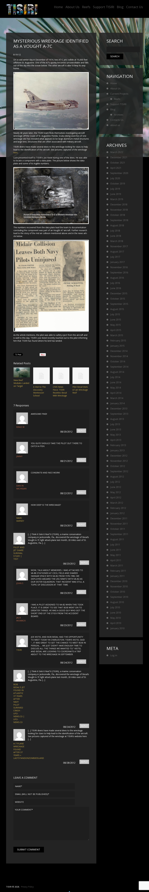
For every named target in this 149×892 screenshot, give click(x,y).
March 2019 (116, 199)
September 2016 (119, 272)
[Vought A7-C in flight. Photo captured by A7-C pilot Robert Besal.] (50, 101)
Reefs (86, 7)
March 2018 (116, 241)
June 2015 (115, 319)
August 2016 (117, 277)
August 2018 (117, 225)
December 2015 (118, 293)
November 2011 (119, 523)
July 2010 (115, 607)
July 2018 (115, 230)
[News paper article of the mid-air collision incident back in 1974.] (50, 286)
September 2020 (119, 173)
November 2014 (119, 356)
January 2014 (117, 403)
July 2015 (115, 314)
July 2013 (115, 424)
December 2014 (118, 351)
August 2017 (117, 251)
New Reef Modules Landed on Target (21, 383)
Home (58, 7)
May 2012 (115, 492)
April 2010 (115, 623)
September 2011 (119, 534)
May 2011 (115, 555)
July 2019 (115, 188)
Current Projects (119, 93)
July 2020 (115, 178)
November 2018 (119, 209)
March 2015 (116, 335)
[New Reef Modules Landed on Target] (22, 372)
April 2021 (115, 167)
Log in (113, 655)
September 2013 (119, 413)
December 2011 (118, 518)
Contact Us (134, 7)
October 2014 (117, 361)
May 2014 (115, 387)
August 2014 (117, 372)
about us (115, 125)
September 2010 (119, 597)
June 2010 (115, 612)
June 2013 (115, 429)
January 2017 (117, 262)
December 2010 (118, 581)
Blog (120, 7)
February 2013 (118, 445)
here (15, 152)
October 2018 (117, 215)
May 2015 (115, 324)
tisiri (19, 650)
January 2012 (117, 513)
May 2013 (115, 434)
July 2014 (115, 377)
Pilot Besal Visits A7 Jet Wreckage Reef (80, 389)
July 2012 (115, 481)
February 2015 (118, 340)
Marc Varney (20, 519)
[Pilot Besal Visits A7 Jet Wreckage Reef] (80, 375)
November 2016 (119, 267)
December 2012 (118, 455)
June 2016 (115, 288)
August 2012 (117, 476)
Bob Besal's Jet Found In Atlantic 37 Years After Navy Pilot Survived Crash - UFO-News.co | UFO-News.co (19, 703)
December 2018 (118, 204)
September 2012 (119, 471)
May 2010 (115, 617)
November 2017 (119, 246)
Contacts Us (116, 120)
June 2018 (115, 235)
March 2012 (116, 502)
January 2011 (117, 576)
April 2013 (115, 440)
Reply (81, 430)
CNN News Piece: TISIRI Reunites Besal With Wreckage (60, 391)
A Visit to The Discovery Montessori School (39, 391)
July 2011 (115, 544)
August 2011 (117, 539)
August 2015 (117, 309)
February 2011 (118, 570)
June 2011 (115, 549)
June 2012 (115, 487)
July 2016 (115, 283)
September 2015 (119, 304)
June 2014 (115, 382)
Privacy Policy (27, 886)
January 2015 (117, 345)
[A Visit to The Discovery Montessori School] (41, 375)
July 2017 (115, 256)
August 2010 (117, 602)
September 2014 (119, 366)
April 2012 (115, 497)
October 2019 (117, 183)
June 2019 (115, 194)
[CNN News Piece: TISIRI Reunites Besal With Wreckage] (61, 375)
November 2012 (119, 460)
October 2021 (117, 162)
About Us (72, 7)
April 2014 (115, 392)
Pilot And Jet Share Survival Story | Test (18, 553)
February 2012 (118, 508)
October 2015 (117, 298)
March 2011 (116, 565)
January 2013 (117, 450)
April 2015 (115, 330)
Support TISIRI (103, 7)
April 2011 (115, 560)
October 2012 (117, 466)
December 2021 (118, 157)
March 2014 (116, 398)
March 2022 (116, 152)
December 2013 (118, 408)
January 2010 (117, 628)
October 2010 (117, 591)
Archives (118, 114)
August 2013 (117, 419)
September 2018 (119, 220)
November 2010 (119, 586)
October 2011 (117, 529)
